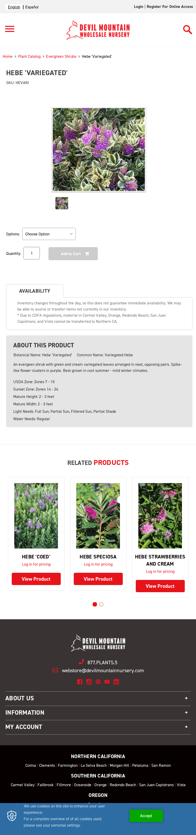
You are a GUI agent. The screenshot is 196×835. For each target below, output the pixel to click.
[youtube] (107, 681)
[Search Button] (187, 27)
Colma (30, 765)
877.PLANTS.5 (102, 662)
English (14, 7)
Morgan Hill (119, 765)
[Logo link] (7, 31)
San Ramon (161, 765)
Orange (100, 784)
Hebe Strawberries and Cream (160, 560)
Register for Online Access (170, 6)
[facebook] (79, 681)
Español (32, 7)
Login (138, 6)
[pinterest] (98, 681)
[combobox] (14, 7)
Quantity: (13, 253)
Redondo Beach (123, 784)
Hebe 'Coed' (36, 556)
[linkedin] (116, 681)
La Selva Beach (94, 765)
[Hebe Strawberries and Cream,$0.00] (160, 515)
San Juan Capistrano (156, 784)
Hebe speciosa (98, 556)
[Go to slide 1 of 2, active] (95, 604)
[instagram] (89, 681)
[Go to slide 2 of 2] (101, 604)
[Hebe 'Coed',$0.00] (36, 515)
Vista (181, 784)
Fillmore (64, 784)
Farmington (68, 765)
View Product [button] (36, 579)
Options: (13, 234)
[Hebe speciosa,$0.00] (98, 515)
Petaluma (140, 765)
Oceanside (82, 784)
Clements (47, 765)
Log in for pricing (36, 564)
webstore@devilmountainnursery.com (103, 670)
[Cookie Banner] (98, 819)
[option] (32, 7)
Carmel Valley (22, 784)
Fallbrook (46, 784)
